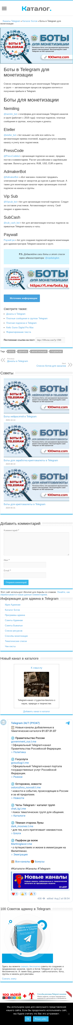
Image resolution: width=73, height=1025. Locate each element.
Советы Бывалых (14, 625)
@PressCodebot (12, 156)
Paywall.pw (9, 240)
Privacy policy (41, 1019)
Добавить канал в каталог (36, 711)
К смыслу (36, 667)
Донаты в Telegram (15, 314)
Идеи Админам (12, 604)
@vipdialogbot (52, 258)
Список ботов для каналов (51, 364)
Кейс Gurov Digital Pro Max (20, 327)
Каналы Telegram (11, 21)
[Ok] (68, 1014)
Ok (28, 1019)
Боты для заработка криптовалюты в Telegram (31, 460)
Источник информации (23, 298)
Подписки (56, 351)
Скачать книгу (9, 978)
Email (7, 570)
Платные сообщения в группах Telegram (27, 318)
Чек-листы (10, 646)
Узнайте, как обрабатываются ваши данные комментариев (35, 593)
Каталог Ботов (29, 21)
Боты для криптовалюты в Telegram (24, 504)
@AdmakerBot (11, 177)
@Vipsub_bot (10, 202)
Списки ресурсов (13, 630)
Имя (7, 560)
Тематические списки (16, 641)
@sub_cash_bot (12, 223)
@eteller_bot (10, 135)
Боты (11, 351)
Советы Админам (14, 620)
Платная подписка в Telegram (21, 323)
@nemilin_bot (10, 114)
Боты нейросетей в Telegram (20, 416)
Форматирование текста (18, 332)
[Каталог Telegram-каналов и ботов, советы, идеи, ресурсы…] (36, 8)
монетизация (39, 351)
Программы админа (15, 615)
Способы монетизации (16, 636)
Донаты (23, 351)
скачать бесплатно (30, 966)
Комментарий (11, 530)
